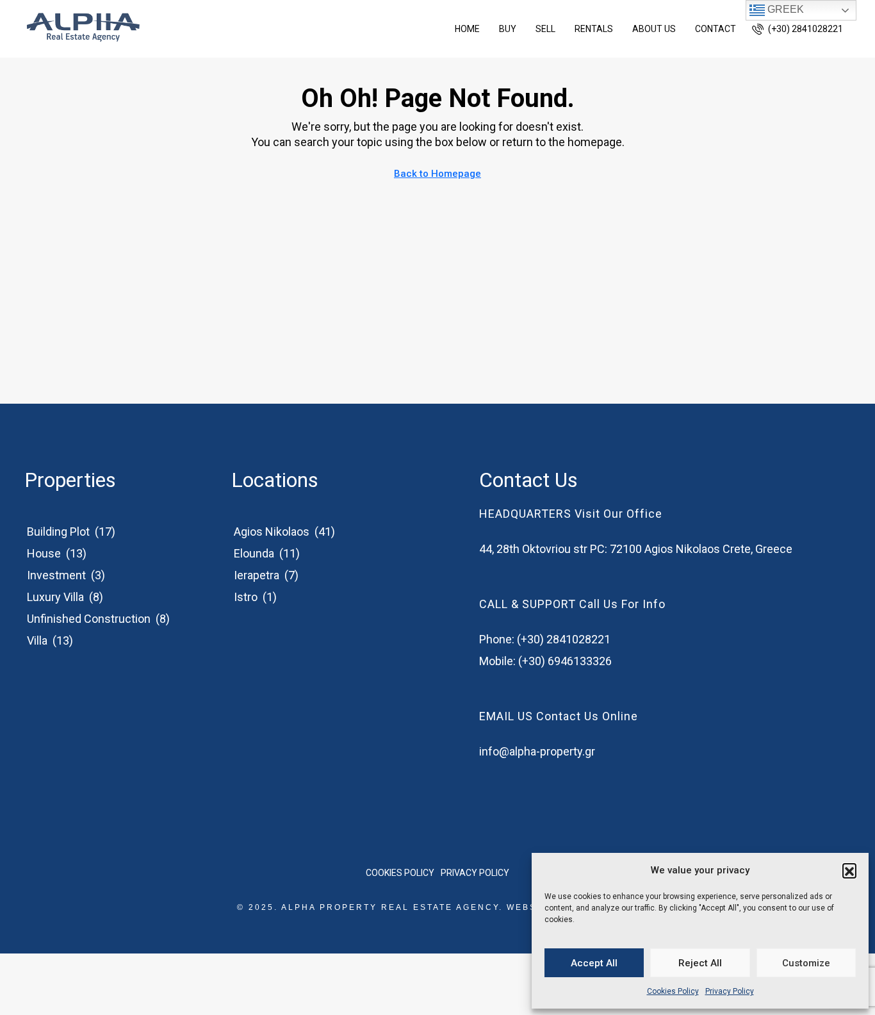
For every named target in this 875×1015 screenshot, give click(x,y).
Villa (37, 640)
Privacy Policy (729, 991)
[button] (849, 870)
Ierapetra (256, 575)
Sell (545, 29)
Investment (56, 575)
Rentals (594, 29)
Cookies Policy (673, 991)
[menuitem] (797, 28)
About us (654, 29)
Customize (806, 963)
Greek (784, 9)
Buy (507, 29)
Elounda (254, 553)
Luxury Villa (55, 597)
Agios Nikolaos (271, 531)
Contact (715, 29)
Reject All (700, 963)
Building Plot (58, 531)
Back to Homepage (437, 173)
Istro (246, 597)
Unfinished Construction (89, 618)
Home (467, 29)
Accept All (594, 963)
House (44, 553)
